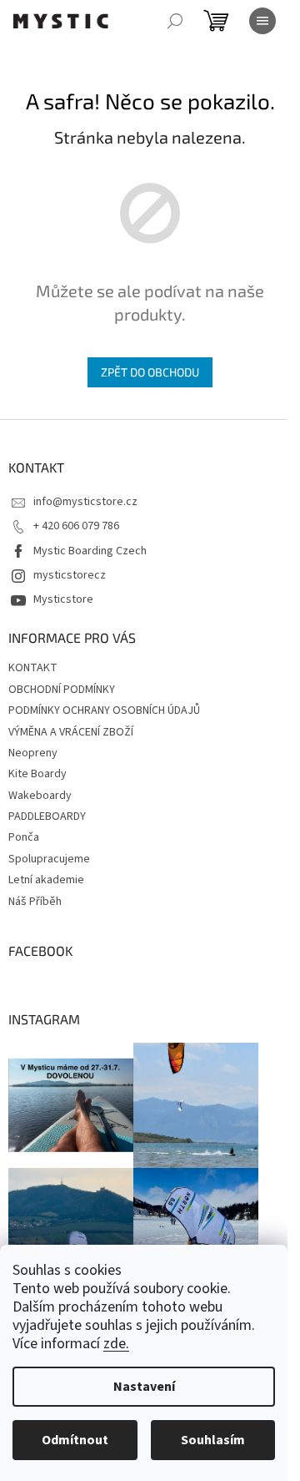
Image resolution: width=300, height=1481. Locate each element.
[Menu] (262, 21)
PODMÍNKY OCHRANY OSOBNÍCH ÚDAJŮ (104, 710)
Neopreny (33, 753)
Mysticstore (63, 599)
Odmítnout (75, 1440)
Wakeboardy (40, 795)
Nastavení (144, 1386)
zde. (116, 1343)
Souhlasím (213, 1440)
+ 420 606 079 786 (76, 526)
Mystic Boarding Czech (90, 551)
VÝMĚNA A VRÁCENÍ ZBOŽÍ (70, 732)
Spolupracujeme (49, 859)
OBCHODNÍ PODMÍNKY (61, 689)
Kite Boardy (37, 774)
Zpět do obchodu (150, 372)
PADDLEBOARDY (47, 816)
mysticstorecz (69, 575)
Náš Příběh (35, 901)
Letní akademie (46, 880)
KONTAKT (33, 668)
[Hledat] (175, 21)
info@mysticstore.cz (85, 501)
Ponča (23, 837)
